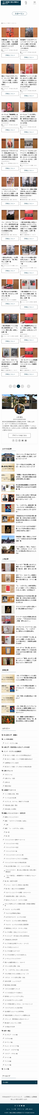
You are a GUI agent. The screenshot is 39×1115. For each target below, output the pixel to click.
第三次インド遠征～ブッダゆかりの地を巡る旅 (18, 766)
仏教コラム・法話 (10, 778)
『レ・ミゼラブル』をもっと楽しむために (17, 970)
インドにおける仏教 (10, 797)
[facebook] (13, 440)
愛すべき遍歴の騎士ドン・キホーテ (15, 962)
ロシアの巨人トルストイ (12, 947)
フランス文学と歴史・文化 (12, 966)
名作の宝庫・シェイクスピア (13, 981)
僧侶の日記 (8, 786)
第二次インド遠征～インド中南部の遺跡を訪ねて (19, 759)
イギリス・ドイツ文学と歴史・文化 (15, 977)
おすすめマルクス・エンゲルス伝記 (16, 917)
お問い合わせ (28, 1109)
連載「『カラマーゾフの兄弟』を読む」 (16, 821)
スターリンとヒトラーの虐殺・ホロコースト (18, 892)
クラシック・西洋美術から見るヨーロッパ (17, 1019)
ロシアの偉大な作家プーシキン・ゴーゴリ (17, 943)
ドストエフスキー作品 (12, 843)
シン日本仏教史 (8, 739)
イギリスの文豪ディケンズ (12, 989)
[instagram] (19, 440)
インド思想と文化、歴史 (12, 794)
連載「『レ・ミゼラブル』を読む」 (15, 828)
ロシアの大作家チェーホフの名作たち (15, 955)
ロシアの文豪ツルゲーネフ (12, 951)
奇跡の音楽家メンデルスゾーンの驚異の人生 (17, 1015)
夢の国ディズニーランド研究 (13, 1023)
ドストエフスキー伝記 (12, 847)
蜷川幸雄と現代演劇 (10, 985)
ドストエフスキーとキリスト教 (14, 855)
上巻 (7, 824)
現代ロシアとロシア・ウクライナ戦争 (16, 900)
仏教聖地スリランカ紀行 (12, 763)
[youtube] (22, 440)
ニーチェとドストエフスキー (13, 958)
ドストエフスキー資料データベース (15, 839)
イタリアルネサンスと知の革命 (13, 1007)
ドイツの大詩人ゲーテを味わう (13, 992)
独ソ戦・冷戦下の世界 (11, 881)
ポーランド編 (8, 1042)
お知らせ (7, 782)
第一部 (7, 832)
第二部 (7, 836)
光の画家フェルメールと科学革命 (14, 1011)
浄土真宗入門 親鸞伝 (10, 735)
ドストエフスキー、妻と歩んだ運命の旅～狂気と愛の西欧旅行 (21, 871)
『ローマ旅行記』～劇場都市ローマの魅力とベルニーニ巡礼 (21, 876)
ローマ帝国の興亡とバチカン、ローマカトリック (19, 1004)
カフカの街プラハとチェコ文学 (13, 1000)
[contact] (25, 440)
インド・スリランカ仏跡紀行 (12, 751)
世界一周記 (7, 1031)
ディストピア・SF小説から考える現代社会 (17, 936)
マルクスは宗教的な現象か (13, 913)
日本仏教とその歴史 (10, 809)
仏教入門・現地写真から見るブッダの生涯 (16, 747)
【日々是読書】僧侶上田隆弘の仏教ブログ (10, 2)
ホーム (8, 1109)
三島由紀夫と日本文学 (11, 939)
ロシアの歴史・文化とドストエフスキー (16, 932)
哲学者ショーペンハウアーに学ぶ (14, 996)
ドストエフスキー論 (11, 851)
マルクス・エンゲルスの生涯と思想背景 (17, 924)
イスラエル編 (8, 1038)
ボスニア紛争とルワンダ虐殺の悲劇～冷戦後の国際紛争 (20, 904)
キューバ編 (8, 1065)
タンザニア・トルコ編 (11, 1034)
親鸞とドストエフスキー (12, 817)
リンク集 (6, 1069)
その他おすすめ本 (10, 1026)
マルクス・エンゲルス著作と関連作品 (16, 920)
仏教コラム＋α (8, 770)
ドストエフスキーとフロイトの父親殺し (17, 858)
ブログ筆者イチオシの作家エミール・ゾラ (17, 973)
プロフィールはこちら (19, 435)
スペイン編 (8, 1057)
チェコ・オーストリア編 (12, 1046)
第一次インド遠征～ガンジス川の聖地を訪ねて (18, 755)
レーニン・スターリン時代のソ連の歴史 (17, 885)
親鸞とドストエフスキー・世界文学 (14, 813)
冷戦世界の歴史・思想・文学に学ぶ (16, 896)
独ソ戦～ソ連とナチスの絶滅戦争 (15, 888)
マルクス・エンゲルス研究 (12, 909)
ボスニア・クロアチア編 (12, 1050)
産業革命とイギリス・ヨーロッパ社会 (16, 928)
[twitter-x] (16, 440)
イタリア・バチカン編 (11, 1053)
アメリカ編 (8, 1061)
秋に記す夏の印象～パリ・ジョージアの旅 (18, 866)
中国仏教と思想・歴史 (11, 805)
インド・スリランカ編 (11, 743)
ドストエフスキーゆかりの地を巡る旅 (15, 862)
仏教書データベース (10, 790)
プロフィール (8, 774)
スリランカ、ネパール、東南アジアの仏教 (17, 801)
